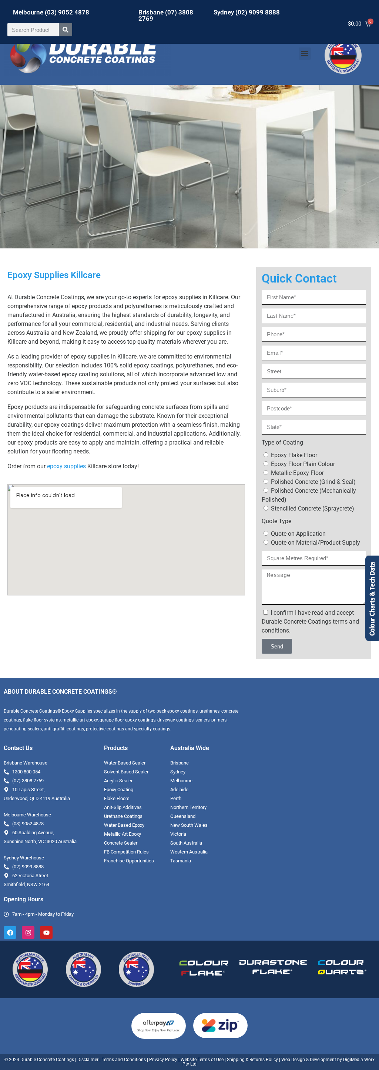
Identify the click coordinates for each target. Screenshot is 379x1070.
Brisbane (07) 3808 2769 (165, 15)
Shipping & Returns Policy (252, 1059)
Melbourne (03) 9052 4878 (51, 12)
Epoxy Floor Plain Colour (303, 464)
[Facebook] (10, 932)
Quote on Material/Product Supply (315, 542)
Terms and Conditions (124, 1059)
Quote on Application (298, 533)
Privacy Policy (163, 1059)
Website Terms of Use (202, 1059)
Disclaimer (87, 1059)
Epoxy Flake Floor (294, 455)
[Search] (65, 29)
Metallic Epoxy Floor (297, 472)
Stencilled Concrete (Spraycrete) (312, 508)
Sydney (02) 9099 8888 (247, 12)
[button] (305, 53)
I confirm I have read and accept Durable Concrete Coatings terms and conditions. (310, 621)
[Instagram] (28, 932)
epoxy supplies (66, 466)
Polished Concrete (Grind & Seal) (313, 481)
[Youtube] (46, 932)
